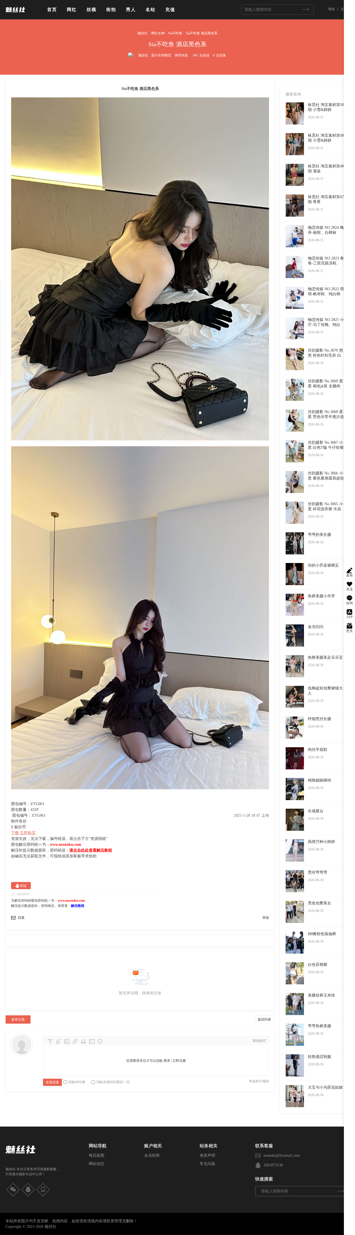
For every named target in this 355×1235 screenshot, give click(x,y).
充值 (170, 9)
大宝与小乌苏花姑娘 (325, 1087)
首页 (52, 9)
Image (67, 1041)
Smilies (100, 1041)
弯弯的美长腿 (319, 535)
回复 (21, 918)
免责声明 (207, 1155)
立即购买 (28, 833)
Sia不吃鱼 (175, 33)
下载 (15, 833)
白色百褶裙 (317, 964)
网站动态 (96, 1164)
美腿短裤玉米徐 (321, 995)
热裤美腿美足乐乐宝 (325, 657)
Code (92, 1041)
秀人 (131, 9)
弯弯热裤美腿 (319, 1026)
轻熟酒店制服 (319, 1057)
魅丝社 (143, 33)
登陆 (331, 9)
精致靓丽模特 (319, 780)
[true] (305, 9)
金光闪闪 (315, 627)
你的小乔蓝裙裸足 (323, 565)
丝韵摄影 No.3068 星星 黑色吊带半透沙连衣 (326, 417)
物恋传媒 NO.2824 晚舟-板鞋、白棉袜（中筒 (326, 232)
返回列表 (264, 1019)
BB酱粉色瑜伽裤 (322, 934)
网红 (72, 9)
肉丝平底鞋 (317, 750)
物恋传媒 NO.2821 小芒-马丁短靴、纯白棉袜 (326, 325)
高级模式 (259, 1041)
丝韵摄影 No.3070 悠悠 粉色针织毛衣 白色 (325, 355)
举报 (23, 886)
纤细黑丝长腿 (319, 719)
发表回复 (52, 1082)
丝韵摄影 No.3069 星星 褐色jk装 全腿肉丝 (325, 386)
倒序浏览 (181, 55)
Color (58, 1041)
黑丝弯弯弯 (317, 872)
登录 (167, 1061)
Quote (83, 1041)
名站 (151, 9)
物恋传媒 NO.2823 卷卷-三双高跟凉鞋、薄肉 (326, 263)
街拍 (111, 9)
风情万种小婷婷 (321, 842)
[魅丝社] (15, 14)
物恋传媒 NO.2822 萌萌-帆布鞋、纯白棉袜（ (326, 294)
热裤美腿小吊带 (321, 596)
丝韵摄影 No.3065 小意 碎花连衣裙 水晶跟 (325, 509)
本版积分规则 (259, 1081)
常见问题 (207, 1164)
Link (75, 1041)
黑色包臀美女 (319, 903)
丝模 (92, 9)
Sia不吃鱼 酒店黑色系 (201, 33)
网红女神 (157, 33)
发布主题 (18, 1019)
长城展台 (315, 811)
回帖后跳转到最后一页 (113, 1082)
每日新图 (96, 1155)
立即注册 (179, 1061)
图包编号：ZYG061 (28, 815)
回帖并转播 (77, 1082)
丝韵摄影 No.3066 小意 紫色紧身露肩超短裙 (326, 478)
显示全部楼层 (161, 55)
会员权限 (152, 1155)
